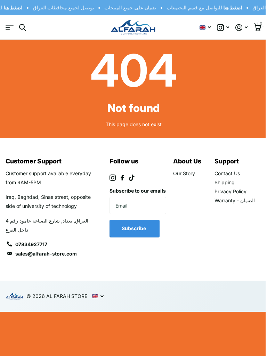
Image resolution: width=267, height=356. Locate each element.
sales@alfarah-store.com (46, 254)
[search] (22, 27)
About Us (187, 161)
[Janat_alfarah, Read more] (223, 27)
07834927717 (31, 244)
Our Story (184, 173)
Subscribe (134, 228)
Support (227, 161)
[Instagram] (113, 178)
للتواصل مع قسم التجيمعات (203, 7)
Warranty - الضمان (235, 200)
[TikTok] (132, 178)
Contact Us (227, 173)
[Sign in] (241, 27)
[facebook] (122, 177)
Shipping (225, 182)
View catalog (10, 28)
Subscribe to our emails (138, 191)
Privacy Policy (230, 191)
